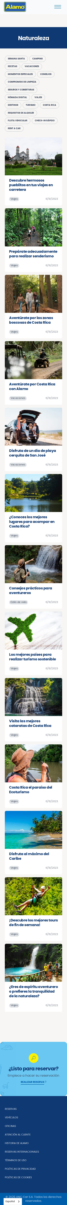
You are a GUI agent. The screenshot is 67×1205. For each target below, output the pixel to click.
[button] (57, 6)
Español (10, 1201)
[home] (15, 7)
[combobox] (13, 1201)
